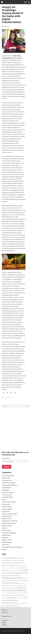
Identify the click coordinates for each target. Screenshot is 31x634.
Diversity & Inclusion (7, 492)
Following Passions (15, 580)
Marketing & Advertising (9, 523)
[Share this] (7, 392)
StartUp (20, 595)
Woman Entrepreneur (10, 601)
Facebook (5, 620)
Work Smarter (14, 606)
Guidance (20, 583)
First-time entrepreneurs (9, 502)
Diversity (9, 573)
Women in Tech (20, 603)
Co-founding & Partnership (9, 485)
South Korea (5, 544)
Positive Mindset (18, 590)
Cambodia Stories (7, 480)
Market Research (22, 585)
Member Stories (6, 616)
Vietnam (4, 549)
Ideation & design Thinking (9, 514)
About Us (4, 610)
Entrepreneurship (7, 495)
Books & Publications (8, 476)
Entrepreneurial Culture (11, 575)
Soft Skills (14, 595)
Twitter (4, 622)
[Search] (29, 2)
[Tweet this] (11, 392)
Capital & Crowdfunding (8, 483)
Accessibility (5, 558)
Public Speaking (6, 535)
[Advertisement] (15, 430)
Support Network (12, 598)
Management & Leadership (9, 521)
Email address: (6, 458)
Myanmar (4, 528)
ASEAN (12, 560)
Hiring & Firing (6, 511)
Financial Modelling (7, 497)
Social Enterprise (23, 593)
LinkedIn (4, 625)
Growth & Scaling (10, 583)
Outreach (5, 588)
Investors (24, 583)
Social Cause (13, 593)
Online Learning (6, 530)
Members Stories (7, 525)
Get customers (6, 504)
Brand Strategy (19, 560)
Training (21, 598)
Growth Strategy (6, 506)
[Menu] (25, 2)
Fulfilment (25, 580)
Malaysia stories (6, 518)
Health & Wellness (7, 509)
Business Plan (6, 478)
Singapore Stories (7, 540)
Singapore (5, 537)
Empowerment (20, 572)
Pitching (15, 588)
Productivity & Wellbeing (9, 533)
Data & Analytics (6, 487)
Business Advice (7, 563)
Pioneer (11, 588)
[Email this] (4, 392)
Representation (6, 593)
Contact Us (5, 612)
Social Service (6, 595)
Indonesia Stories (7, 516)
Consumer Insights (7, 568)
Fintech (4, 499)
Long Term (13, 585)
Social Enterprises (7, 542)
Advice (12, 557)
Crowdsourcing (17, 568)
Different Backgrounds (16, 570)
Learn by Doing (6, 585)
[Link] (2, 2)
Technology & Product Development (12, 547)
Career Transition (21, 565)
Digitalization (5, 490)
